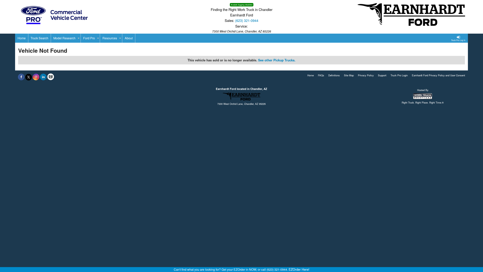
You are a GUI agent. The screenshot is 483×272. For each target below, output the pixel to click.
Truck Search (39, 38)
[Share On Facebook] (21, 77)
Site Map (349, 75)
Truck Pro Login (399, 75)
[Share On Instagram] (36, 77)
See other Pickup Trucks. (276, 60)
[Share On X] (28, 77)
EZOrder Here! (299, 269)
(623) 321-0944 (246, 20)
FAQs (321, 75)
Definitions (334, 75)
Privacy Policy (366, 75)
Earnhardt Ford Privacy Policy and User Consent (438, 75)
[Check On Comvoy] (50, 77)
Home (310, 75)
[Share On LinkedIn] (43, 77)
